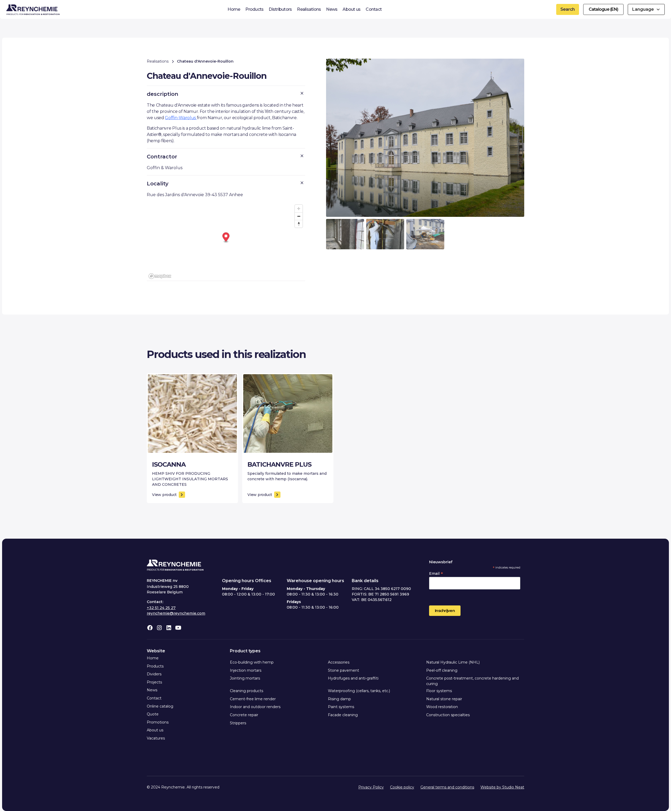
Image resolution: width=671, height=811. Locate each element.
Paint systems (341, 706)
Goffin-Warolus (181, 117)
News (331, 9)
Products (254, 9)
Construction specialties (448, 715)
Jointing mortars (245, 678)
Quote (153, 714)
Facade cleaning (343, 715)
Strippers (238, 723)
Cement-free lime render (253, 699)
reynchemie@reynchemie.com (176, 613)
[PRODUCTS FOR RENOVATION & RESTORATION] (174, 564)
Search (567, 9)
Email (436, 573)
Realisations (309, 9)
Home (234, 9)
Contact (374, 9)
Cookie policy (402, 787)
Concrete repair (244, 715)
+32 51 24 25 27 (161, 607)
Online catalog (160, 706)
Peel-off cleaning (441, 670)
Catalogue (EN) (603, 9)
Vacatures (156, 738)
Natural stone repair (444, 699)
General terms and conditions (447, 787)
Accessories (338, 662)
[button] (646, 9)
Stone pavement (343, 670)
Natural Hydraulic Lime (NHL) (453, 662)
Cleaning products (246, 690)
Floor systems (439, 690)
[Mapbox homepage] (159, 276)
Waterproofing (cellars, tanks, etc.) (359, 690)
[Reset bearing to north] (298, 224)
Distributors (280, 9)
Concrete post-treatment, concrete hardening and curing (472, 681)
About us (351, 9)
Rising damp (339, 699)
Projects (154, 682)
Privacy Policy (371, 787)
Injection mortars (245, 670)
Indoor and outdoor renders (255, 706)
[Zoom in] (298, 208)
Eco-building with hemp (252, 662)
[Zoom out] (298, 216)
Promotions (158, 722)
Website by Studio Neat (502, 787)
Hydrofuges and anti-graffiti (353, 678)
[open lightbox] (425, 138)
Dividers (154, 674)
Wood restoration (442, 706)
